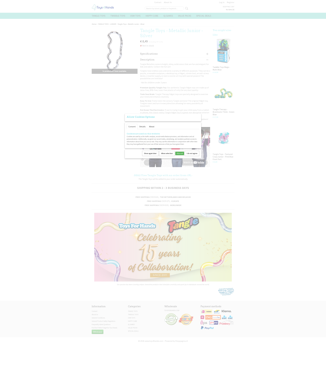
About (151, 126)
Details (142, 126)
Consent (132, 126)
